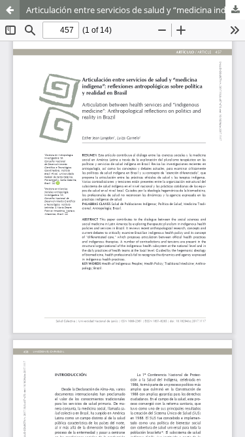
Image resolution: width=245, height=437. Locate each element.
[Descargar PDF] (235, 10)
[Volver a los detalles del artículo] (10, 10)
